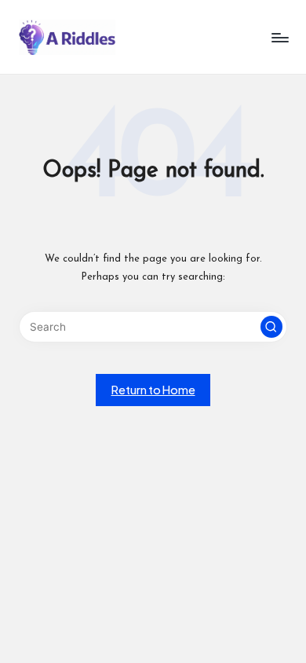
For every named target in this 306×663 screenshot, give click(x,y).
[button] (271, 327)
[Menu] (279, 37)
